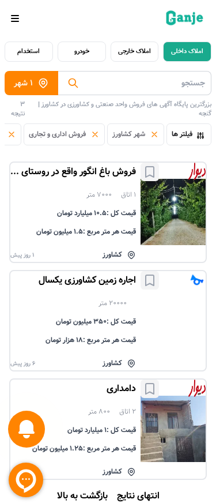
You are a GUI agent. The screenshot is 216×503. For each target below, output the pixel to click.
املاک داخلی (187, 51)
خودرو (81, 51)
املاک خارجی (134, 51)
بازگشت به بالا (82, 496)
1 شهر (23, 83)
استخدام (28, 51)
